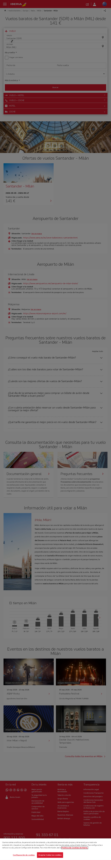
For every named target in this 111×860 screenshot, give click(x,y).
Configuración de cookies (24, 855)
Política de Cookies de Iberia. (75, 848)
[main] (55, 849)
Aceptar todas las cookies (49, 855)
